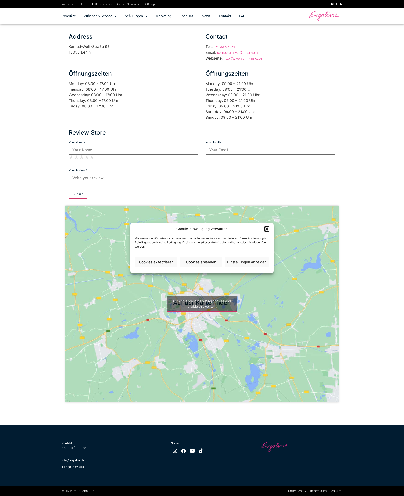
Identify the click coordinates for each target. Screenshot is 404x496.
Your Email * (214, 142)
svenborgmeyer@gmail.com (237, 52)
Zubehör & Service (98, 16)
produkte (69, 16)
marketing (163, 16)
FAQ (242, 16)
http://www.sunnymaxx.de (243, 58)
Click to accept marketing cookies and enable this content (202, 303)
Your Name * (77, 142)
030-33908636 (224, 47)
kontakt (225, 16)
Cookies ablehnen (201, 262)
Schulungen (134, 16)
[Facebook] (183, 451)
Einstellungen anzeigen (247, 262)
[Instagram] (175, 451)
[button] (266, 229)
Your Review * (78, 170)
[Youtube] (192, 451)
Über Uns (186, 16)
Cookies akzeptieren (156, 262)
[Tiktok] (201, 451)
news (206, 16)
